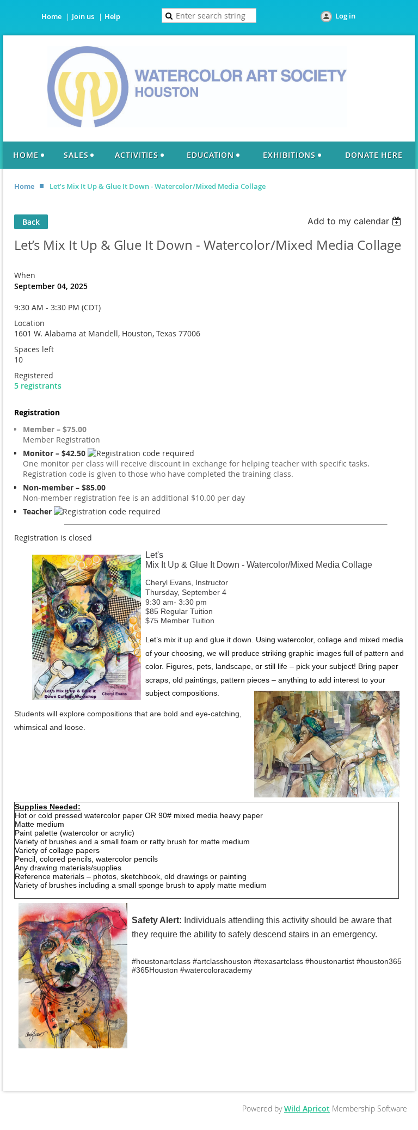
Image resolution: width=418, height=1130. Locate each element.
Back (31, 222)
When (24, 275)
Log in (345, 16)
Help (112, 16)
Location (29, 323)
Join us (83, 16)
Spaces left (34, 349)
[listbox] (356, 221)
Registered (33, 375)
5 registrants (38, 385)
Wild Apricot (307, 1108)
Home (51, 16)
